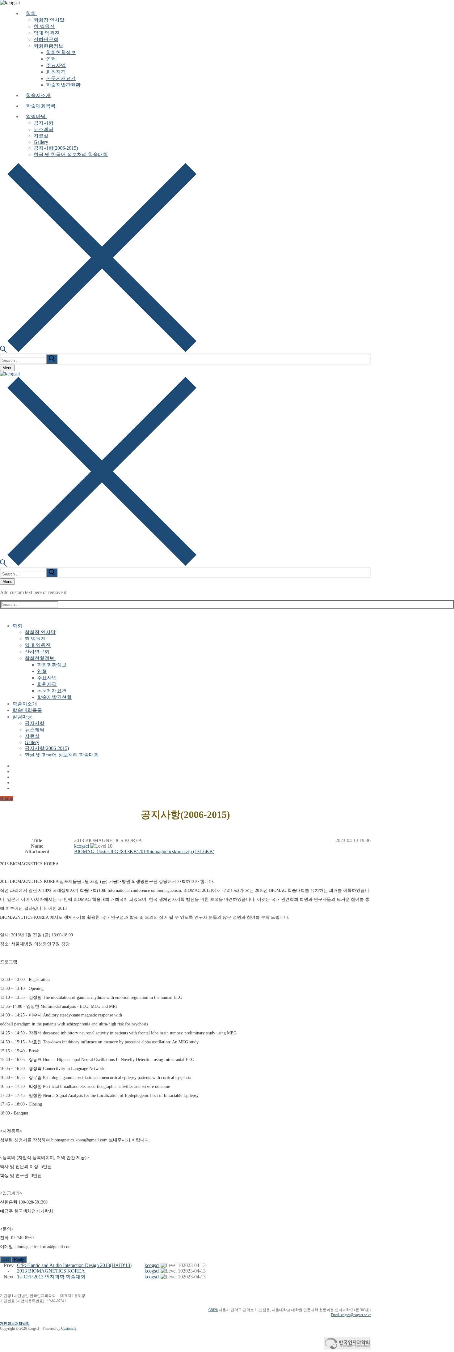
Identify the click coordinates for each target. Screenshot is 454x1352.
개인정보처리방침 (15, 1323)
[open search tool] (98, 350)
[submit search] (51, 359)
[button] (81, 846)
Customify (68, 1328)
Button (6, 798)
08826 (213, 1310)
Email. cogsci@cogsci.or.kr (351, 1315)
